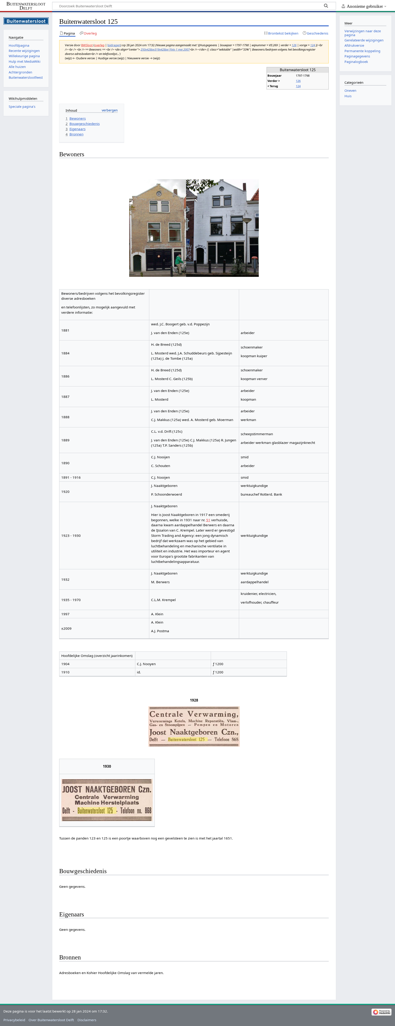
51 (208, 520)
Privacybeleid (14, 1020)
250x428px (148, 49)
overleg (99, 45)
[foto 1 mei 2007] (222, 227)
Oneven (350, 90)
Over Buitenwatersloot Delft (51, 1020)
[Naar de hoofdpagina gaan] (26, 20)
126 (294, 45)
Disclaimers (86, 1020)
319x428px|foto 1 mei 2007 (172, 49)
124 (312, 45)
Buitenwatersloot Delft (25, 6)
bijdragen (113, 45)
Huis (348, 96)
